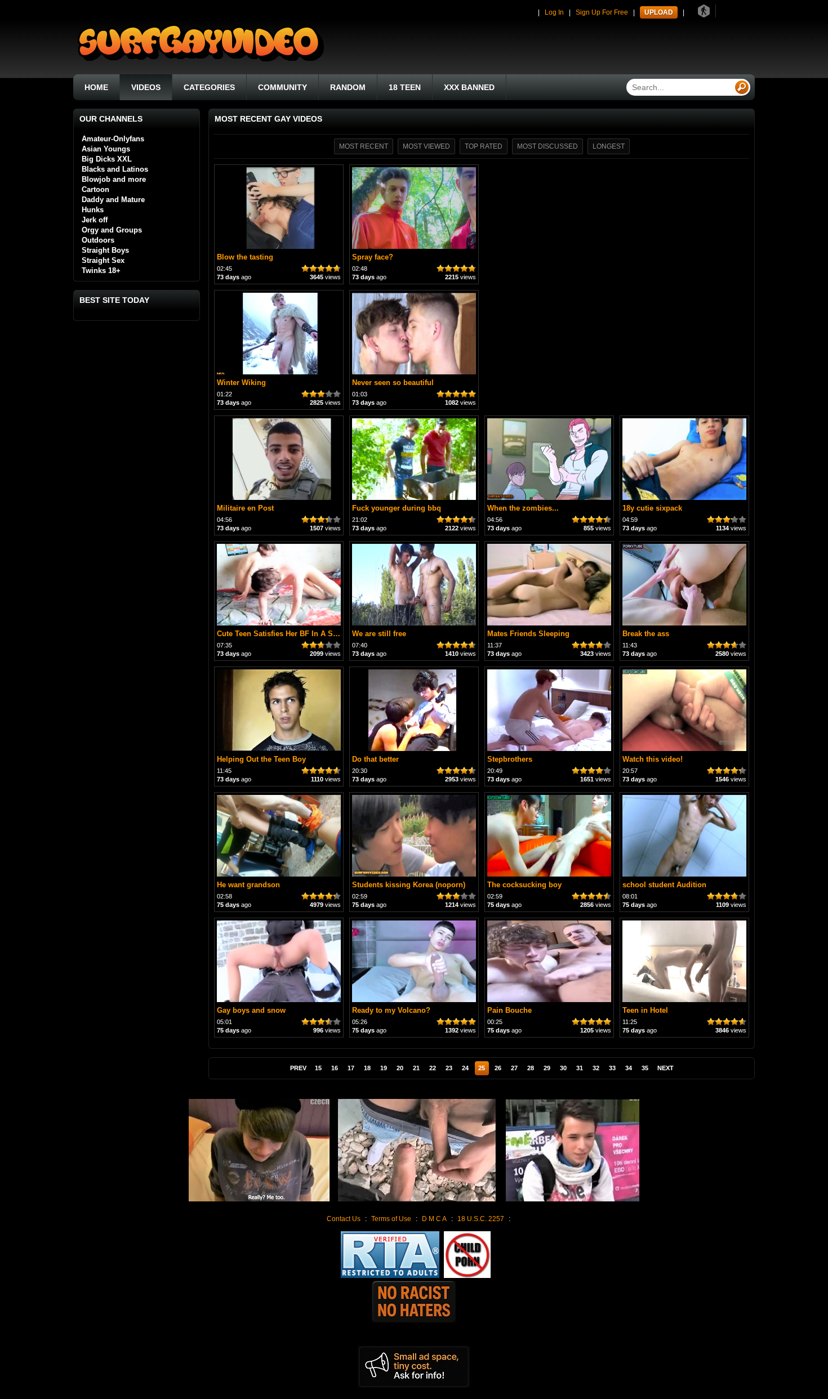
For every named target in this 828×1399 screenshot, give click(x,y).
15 (318, 1068)
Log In (554, 12)
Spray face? (372, 257)
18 (367, 1068)
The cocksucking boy (524, 884)
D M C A (434, 1219)
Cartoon (95, 189)
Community (282, 87)
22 (432, 1068)
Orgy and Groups (112, 230)
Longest (609, 146)
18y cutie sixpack (652, 508)
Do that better (375, 759)
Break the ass (645, 633)
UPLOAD (658, 12)
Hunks (93, 209)
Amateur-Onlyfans (113, 139)
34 (628, 1068)
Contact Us (343, 1219)
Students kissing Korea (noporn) (408, 884)
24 (465, 1068)
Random (348, 87)
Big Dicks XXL (107, 159)
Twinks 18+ (101, 270)
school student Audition (664, 884)
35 (645, 1068)
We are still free (379, 633)
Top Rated (483, 146)
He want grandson (248, 884)
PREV (298, 1068)
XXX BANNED (469, 87)
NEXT (665, 1068)
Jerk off (95, 220)
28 (530, 1068)
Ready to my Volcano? (391, 1010)
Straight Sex (103, 260)
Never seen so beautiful (393, 382)
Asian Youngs (106, 149)
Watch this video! (652, 759)
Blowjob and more (114, 179)
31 (579, 1068)
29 (547, 1068)
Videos (146, 87)
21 (416, 1068)
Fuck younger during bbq (396, 508)
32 (596, 1068)
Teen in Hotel (645, 1010)
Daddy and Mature (113, 199)
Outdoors (98, 240)
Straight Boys (105, 250)
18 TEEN (405, 87)
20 (400, 1068)
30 (563, 1068)
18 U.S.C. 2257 (480, 1219)
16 (334, 1068)
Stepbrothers (509, 759)
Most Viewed (426, 146)
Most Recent (363, 146)
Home (96, 87)
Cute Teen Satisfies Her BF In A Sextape (286, 633)
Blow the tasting (245, 257)
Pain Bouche (509, 1010)
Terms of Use (391, 1219)
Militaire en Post (245, 508)
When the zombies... (523, 508)
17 (351, 1068)
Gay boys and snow (251, 1010)
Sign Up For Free (602, 12)
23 (449, 1068)
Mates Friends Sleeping (528, 633)
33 (612, 1068)
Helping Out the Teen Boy (261, 759)
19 (383, 1068)
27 (514, 1068)
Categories (209, 87)
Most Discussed (547, 146)
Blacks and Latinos (115, 169)
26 (498, 1068)
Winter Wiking (241, 382)
